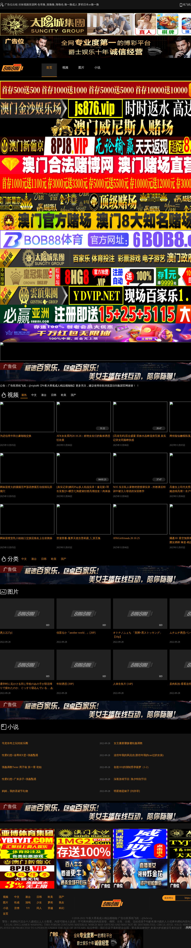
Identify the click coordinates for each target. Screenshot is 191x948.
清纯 (28, 902)
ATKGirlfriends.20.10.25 (126, 538)
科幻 (61, 908)
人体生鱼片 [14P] (123, 683)
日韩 (43, 559)
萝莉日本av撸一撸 (88, 4)
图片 (81, 67)
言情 (16, 908)
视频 (65, 67)
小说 (97, 67)
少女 (39, 902)
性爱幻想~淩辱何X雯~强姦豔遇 (20, 755)
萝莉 (50, 902)
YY (28, 908)
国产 (63, 559)
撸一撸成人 (70, 4)
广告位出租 (11, 4)
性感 (16, 902)
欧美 (53, 559)
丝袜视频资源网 (27, 4)
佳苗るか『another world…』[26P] (76, 632)
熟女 (61, 902)
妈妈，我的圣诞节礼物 (15, 791)
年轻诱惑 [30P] (65, 683)
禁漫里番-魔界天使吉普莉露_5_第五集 (79, 538)
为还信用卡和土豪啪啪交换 (15, 436)
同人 (39, 908)
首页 (49, 67)
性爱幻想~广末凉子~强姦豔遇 (19, 779)
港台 (34, 559)
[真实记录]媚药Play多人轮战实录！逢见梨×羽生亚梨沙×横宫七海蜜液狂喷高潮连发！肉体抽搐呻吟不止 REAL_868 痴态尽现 (83, 491)
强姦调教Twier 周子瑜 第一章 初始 (22, 767)
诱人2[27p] (6, 632)
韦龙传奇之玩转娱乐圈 (15, 743)
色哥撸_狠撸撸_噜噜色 (50, 4)
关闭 (188, 927)
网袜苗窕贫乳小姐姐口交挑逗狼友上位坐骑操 (26, 538)
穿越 (50, 908)
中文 (24, 559)
